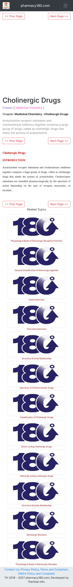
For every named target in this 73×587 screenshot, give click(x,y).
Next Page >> (59, 16)
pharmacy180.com (35, 6)
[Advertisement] (36, 57)
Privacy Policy (30, 569)
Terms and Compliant (54, 569)
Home (8, 107)
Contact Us (12, 569)
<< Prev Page (13, 16)
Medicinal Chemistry (29, 107)
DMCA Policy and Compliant (36, 573)
